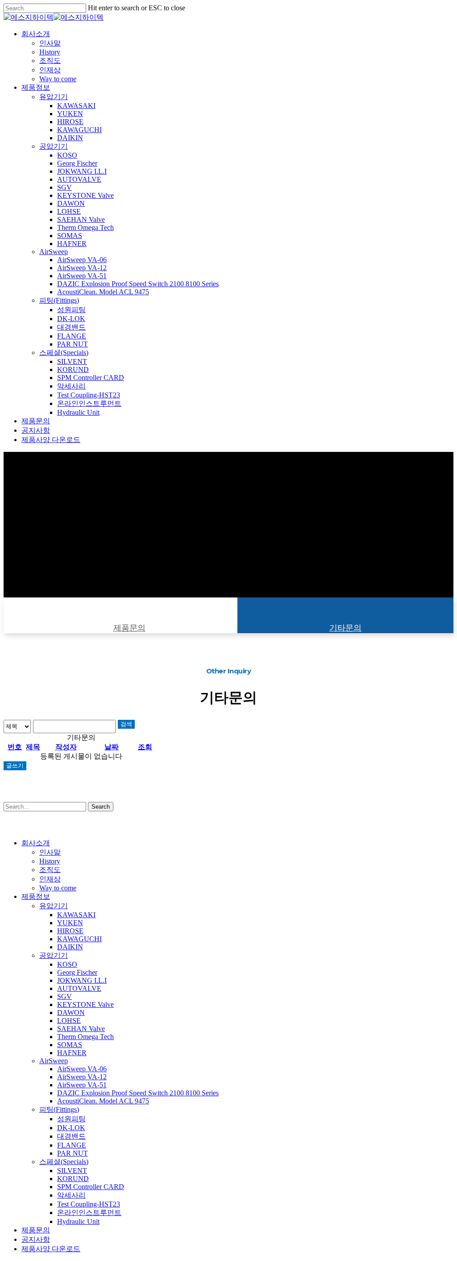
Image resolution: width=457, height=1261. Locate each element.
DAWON (71, 1012)
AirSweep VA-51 (82, 1085)
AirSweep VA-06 (82, 1069)
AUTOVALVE (79, 988)
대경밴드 (71, 1136)
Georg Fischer (77, 972)
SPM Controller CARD (90, 1186)
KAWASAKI (76, 915)
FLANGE (71, 1145)
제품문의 (129, 627)
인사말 (50, 852)
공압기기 (53, 955)
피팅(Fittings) (59, 1109)
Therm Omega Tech (85, 1036)
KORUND (73, 1178)
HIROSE (70, 931)
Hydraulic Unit (78, 1221)
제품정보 (35, 896)
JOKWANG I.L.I (82, 980)
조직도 (50, 869)
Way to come (57, 888)
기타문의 (345, 627)
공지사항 (35, 1239)
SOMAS (69, 1044)
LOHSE (69, 1020)
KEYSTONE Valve (85, 1004)
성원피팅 (71, 1119)
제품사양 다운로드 (50, 1249)
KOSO (67, 964)
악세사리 (71, 1195)
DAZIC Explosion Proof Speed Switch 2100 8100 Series (138, 1093)
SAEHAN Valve (81, 1028)
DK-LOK (71, 1128)
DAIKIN (70, 947)
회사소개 (35, 843)
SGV (64, 996)
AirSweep (53, 1061)
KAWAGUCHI (79, 939)
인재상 (50, 879)
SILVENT (72, 1170)
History (49, 861)
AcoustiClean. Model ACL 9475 (103, 1101)
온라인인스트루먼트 (89, 1212)
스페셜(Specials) (63, 1161)
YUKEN (70, 923)
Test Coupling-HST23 (88, 1204)
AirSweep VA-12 (82, 1077)
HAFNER (72, 1052)
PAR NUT (72, 1153)
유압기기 (53, 906)
